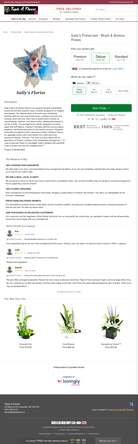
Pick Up (95, 83)
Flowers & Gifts (16, 32)
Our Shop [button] (119, 18)
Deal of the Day (19, 18)
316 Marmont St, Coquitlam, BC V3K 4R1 (21, 406)
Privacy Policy (59, 433)
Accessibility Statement (76, 433)
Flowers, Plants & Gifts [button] (100, 18)
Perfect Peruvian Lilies (33, 275)
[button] (131, 432)
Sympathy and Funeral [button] (75, 18)
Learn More (117, 68)
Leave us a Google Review (121, 409)
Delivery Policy (93, 433)
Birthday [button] (57, 18)
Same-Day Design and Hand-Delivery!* (22, 2)
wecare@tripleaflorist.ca (14, 412)
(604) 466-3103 (11, 409)
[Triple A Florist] (23, 10)
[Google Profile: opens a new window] (132, 404)
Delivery (80, 83)
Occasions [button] (43, 18)
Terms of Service (45, 433)
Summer (32, 18)
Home (5, 32)
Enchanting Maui (30, 239)
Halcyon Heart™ (30, 257)
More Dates (123, 90)
